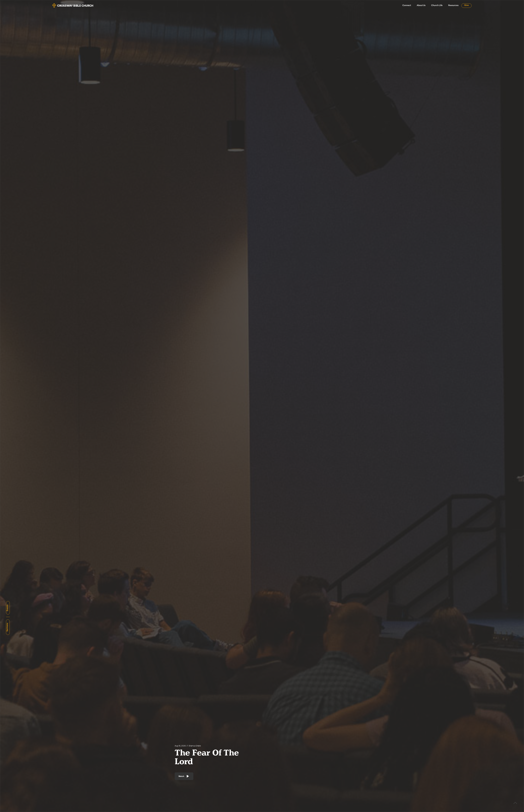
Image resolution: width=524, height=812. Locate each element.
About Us (421, 6)
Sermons (7, 627)
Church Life (437, 6)
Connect (406, 6)
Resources (453, 6)
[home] (72, 4)
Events (7, 607)
